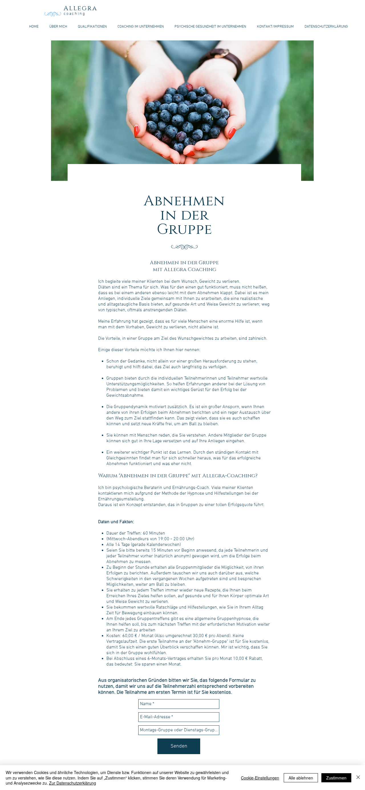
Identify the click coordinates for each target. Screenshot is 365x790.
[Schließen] (358, 777)
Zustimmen (336, 778)
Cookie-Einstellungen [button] (260, 778)
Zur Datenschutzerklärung (72, 783)
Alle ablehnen (301, 778)
